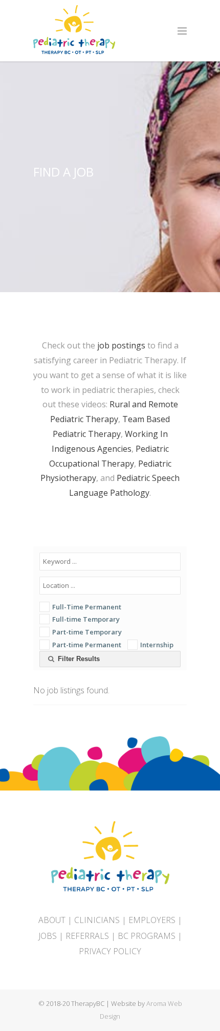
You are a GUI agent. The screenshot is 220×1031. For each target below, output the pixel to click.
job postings (121, 345)
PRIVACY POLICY (110, 951)
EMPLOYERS (151, 920)
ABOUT (51, 920)
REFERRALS (87, 935)
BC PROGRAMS (146, 935)
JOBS (47, 935)
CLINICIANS (97, 920)
